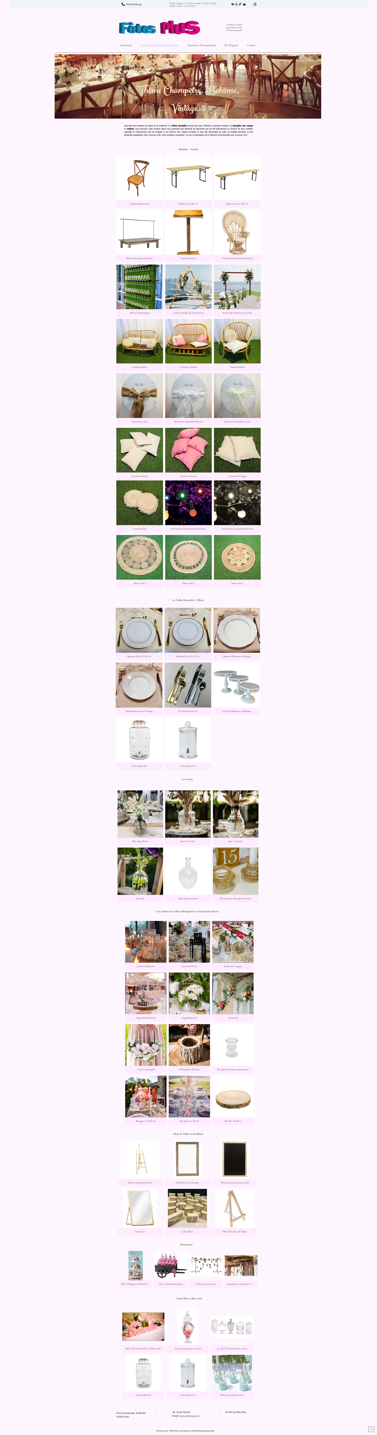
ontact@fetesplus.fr (189, 1415)
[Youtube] (244, 4)
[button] (258, 51)
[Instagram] (236, 4)
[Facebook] (232, 4)
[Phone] (123, 4)
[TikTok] (240, 4)
